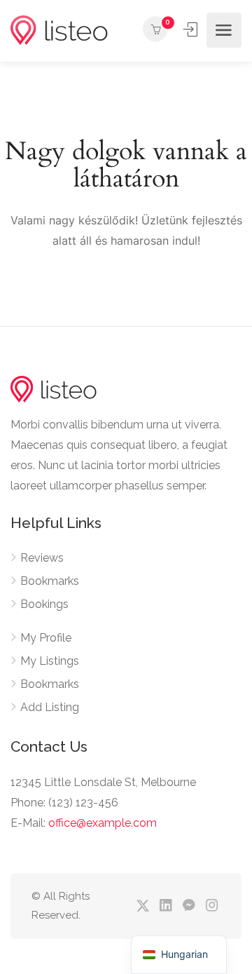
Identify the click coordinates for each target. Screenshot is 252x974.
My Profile (45, 637)
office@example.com (102, 823)
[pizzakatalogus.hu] (59, 30)
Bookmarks (49, 581)
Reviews (42, 557)
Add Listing (49, 707)
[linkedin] (165, 906)
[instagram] (211, 906)
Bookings (44, 604)
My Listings (49, 661)
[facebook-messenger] (188, 906)
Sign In (191, 29)
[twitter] (142, 906)
